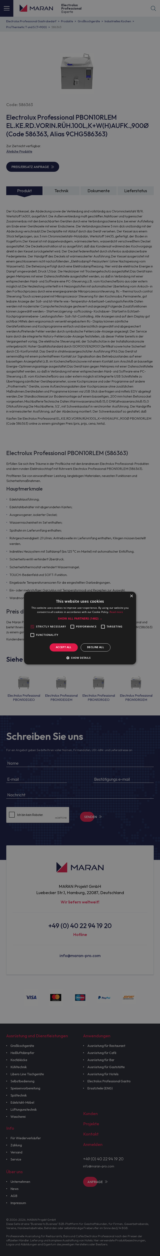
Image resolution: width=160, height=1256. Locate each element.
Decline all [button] (95, 647)
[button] (80, 618)
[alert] (80, 628)
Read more (116, 612)
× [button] (131, 596)
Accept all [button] (63, 647)
